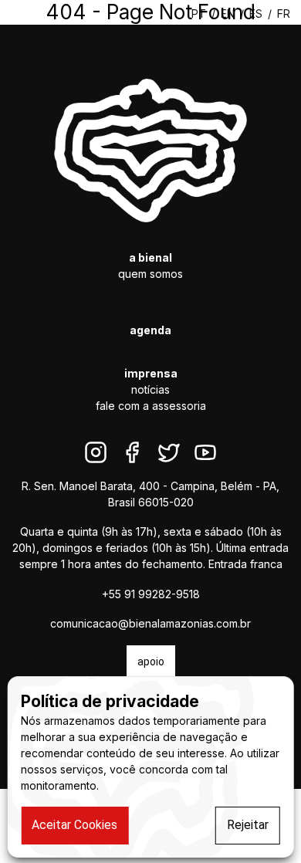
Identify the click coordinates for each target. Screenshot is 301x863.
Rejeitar (248, 824)
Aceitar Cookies (74, 824)
